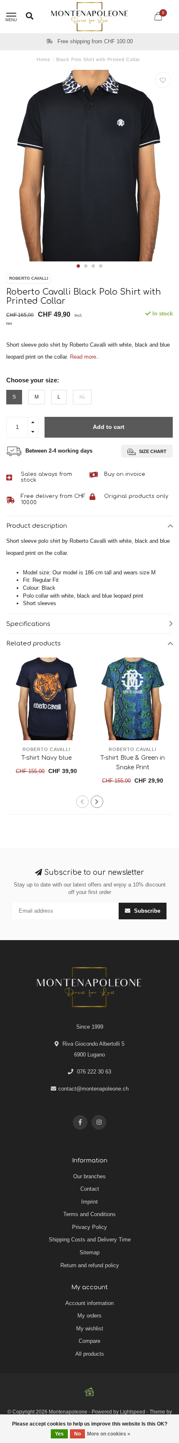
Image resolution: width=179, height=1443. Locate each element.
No (77, 1434)
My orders (89, 1315)
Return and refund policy (89, 1265)
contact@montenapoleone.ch (93, 1089)
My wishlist (89, 1328)
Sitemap (89, 1252)
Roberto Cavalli (28, 278)
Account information (89, 1303)
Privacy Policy (89, 1227)
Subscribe (146, 911)
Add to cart (108, 427)
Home (43, 59)
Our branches (89, 1176)
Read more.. (84, 357)
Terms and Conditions (89, 1214)
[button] (78, 266)
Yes (59, 1434)
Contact (89, 1189)
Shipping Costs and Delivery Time (90, 1239)
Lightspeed (132, 1411)
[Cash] (89, 1392)
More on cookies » (108, 1434)
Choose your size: (32, 380)
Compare (89, 1341)
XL (82, 396)
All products (89, 1354)
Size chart (152, 451)
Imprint (89, 1202)
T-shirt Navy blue (46, 758)
